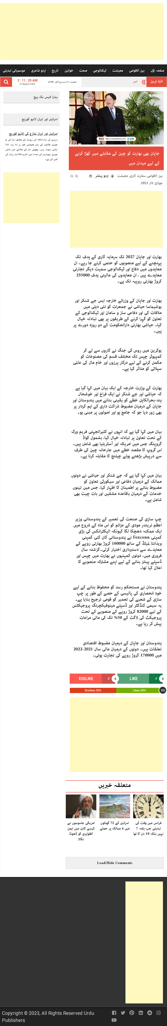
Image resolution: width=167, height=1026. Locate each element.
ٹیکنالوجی (99, 70)
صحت (83, 70)
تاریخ (55, 70)
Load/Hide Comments (114, 863)
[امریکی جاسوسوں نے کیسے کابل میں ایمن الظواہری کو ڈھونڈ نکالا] (81, 806)
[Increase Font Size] (77, 176)
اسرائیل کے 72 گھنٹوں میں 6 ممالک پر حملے (115, 825)
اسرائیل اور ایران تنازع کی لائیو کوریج (33, 130)
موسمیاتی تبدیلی (14, 70)
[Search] (6, 81)
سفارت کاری (138, 175)
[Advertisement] (82, 31)
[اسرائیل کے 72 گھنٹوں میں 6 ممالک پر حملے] (114, 806)
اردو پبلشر (102, 175)
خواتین (69, 70)
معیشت (117, 70)
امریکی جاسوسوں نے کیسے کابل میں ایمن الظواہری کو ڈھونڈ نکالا (81, 831)
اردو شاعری (38, 70)
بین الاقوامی (137, 70)
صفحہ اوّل (157, 70)
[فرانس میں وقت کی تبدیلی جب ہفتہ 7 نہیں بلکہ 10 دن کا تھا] (148, 806)
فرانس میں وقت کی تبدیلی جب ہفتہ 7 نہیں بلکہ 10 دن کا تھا (148, 828)
